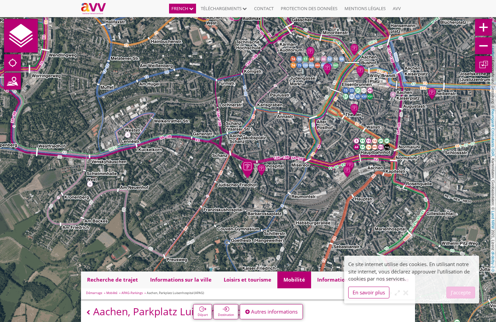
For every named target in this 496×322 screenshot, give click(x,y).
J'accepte (461, 292)
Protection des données (309, 8)
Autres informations (274, 311)
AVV (397, 8)
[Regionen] (12, 81)
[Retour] (88, 312)
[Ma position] (12, 62)
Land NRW (493, 220)
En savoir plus (369, 292)
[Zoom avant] (483, 27)
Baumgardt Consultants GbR (493, 132)
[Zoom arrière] (483, 45)
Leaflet (493, 51)
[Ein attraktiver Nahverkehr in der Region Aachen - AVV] (96, 8)
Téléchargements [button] (222, 8)
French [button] (180, 8)
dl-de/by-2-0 (493, 261)
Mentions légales (365, 8)
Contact (264, 8)
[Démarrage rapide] (21, 36)
